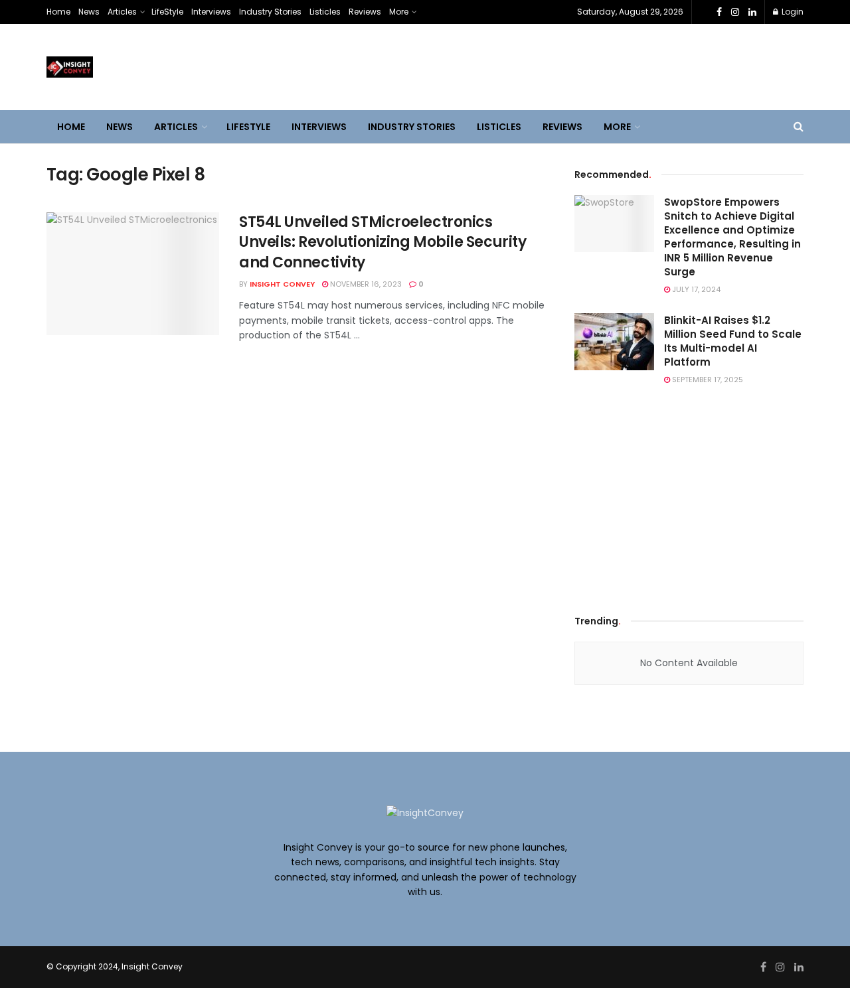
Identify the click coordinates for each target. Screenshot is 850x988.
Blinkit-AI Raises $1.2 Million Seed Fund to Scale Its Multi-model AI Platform (733, 341)
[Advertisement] (689, 497)
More (398, 11)
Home (58, 11)
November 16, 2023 (365, 284)
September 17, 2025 (706, 379)
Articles (122, 11)
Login (792, 11)
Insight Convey (282, 284)
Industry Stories (270, 11)
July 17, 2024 (695, 289)
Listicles (325, 11)
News (89, 11)
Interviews (211, 11)
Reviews (365, 11)
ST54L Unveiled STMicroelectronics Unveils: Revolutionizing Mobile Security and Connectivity (382, 242)
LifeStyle (167, 11)
